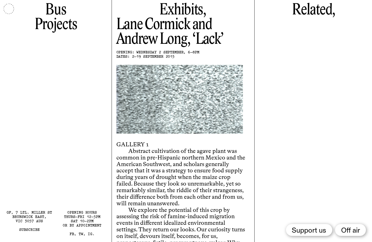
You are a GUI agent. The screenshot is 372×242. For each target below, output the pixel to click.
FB (72, 234)
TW (81, 234)
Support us (309, 230)
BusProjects (56, 17)
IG (90, 234)
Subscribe (29, 229)
